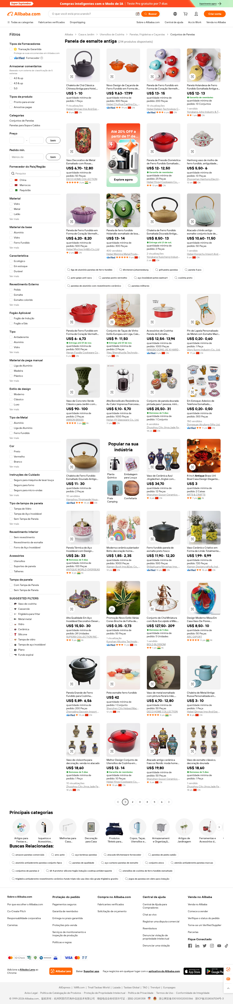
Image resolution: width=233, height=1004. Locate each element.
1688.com (79, 987)
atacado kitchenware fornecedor (124, 855)
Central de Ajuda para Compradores (155, 906)
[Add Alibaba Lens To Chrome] (60, 971)
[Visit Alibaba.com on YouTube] (219, 946)
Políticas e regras (62, 942)
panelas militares (140, 286)
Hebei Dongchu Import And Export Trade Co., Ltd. (204, 254)
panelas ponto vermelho (114, 278)
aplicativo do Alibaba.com (164, 971)
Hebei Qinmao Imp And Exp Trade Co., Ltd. (83, 108)
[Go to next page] (169, 802)
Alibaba (69, 34)
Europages (169, 987)
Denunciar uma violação (156, 945)
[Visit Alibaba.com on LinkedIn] (197, 946)
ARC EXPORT (194, 636)
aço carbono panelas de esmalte (121, 863)
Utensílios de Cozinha (112, 34)
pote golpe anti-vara (81, 278)
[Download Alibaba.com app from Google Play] (215, 971)
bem (53, 140)
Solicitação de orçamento (112, 911)
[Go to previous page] (118, 802)
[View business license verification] (149, 998)
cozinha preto (185, 278)
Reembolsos (150, 928)
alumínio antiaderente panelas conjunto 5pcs (38, 863)
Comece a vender (198, 911)
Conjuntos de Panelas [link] (182, 34)
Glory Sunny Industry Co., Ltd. (203, 349)
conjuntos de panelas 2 (27, 871)
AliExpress (64, 987)
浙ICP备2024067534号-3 (209, 998)
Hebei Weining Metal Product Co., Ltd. (123, 254)
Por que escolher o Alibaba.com (25, 904)
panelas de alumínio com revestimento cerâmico (96, 286)
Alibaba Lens (27, 969)
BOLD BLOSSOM (156, 644)
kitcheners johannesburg (135, 270)
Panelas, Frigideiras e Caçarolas (147, 34)
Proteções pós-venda (64, 925)
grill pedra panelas (168, 270)
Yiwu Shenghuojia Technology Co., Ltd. (123, 352)
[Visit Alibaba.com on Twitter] (204, 946)
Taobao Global (131, 987)
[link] (228, 969)
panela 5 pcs (194, 270)
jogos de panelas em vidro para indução (149, 879)
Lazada (117, 987)
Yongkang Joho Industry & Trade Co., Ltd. (204, 111)
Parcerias (193, 932)
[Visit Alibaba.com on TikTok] (226, 946)
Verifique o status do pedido (204, 918)
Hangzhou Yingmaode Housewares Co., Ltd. (83, 499)
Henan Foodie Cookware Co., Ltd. (83, 352)
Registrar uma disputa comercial (161, 921)
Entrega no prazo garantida (67, 918)
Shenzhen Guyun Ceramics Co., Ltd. (163, 494)
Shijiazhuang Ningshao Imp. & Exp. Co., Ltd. (163, 566)
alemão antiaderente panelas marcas (193, 863)
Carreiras (12, 925)
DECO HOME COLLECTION (81, 179)
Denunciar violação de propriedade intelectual (156, 937)
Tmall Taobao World (99, 987)
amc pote (60, 855)
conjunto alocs (156, 863)
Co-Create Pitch (16, 911)
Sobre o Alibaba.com (19, 896)
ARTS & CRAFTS (196, 494)
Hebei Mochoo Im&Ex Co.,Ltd (82, 249)
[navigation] (34, 419)
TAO (145, 987)
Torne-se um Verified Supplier (204, 925)
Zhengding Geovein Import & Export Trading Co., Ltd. (83, 711)
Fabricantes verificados (111, 904)
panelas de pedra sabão (164, 855)
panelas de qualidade (83, 863)
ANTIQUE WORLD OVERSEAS (83, 569)
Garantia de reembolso (65, 911)
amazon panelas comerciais (29, 855)
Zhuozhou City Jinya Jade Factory (163, 427)
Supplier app (91, 971)
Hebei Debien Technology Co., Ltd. (163, 108)
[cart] (186, 14)
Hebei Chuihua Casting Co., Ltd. (123, 104)
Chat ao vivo (150, 914)
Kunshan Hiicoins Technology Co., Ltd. (123, 641)
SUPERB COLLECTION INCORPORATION (83, 636)
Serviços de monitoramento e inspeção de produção (69, 934)
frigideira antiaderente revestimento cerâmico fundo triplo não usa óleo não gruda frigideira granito (66, 879)
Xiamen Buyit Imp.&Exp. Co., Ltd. (123, 566)
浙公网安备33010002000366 (176, 998)
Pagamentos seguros (64, 904)
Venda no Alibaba (197, 904)
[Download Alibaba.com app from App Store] (192, 971)
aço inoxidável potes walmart (153, 278)
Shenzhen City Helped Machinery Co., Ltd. (123, 708)
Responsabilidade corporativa (24, 918)
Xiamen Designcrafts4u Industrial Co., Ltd (204, 566)
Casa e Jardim (86, 34)
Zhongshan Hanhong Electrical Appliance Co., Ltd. (204, 179)
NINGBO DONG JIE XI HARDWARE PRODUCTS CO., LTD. (163, 349)
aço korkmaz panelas (86, 855)
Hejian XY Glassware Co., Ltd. (122, 419)
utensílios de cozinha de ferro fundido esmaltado (147, 871)
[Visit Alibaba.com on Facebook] (190, 946)
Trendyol (155, 987)
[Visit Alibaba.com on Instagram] (212, 946)
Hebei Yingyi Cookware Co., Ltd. (163, 182)
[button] (137, 14)
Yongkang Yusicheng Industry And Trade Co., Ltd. (163, 256)
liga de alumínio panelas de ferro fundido (91, 270)
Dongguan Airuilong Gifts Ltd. (203, 424)
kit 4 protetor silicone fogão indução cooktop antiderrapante (81, 871)
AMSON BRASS (75, 419)
